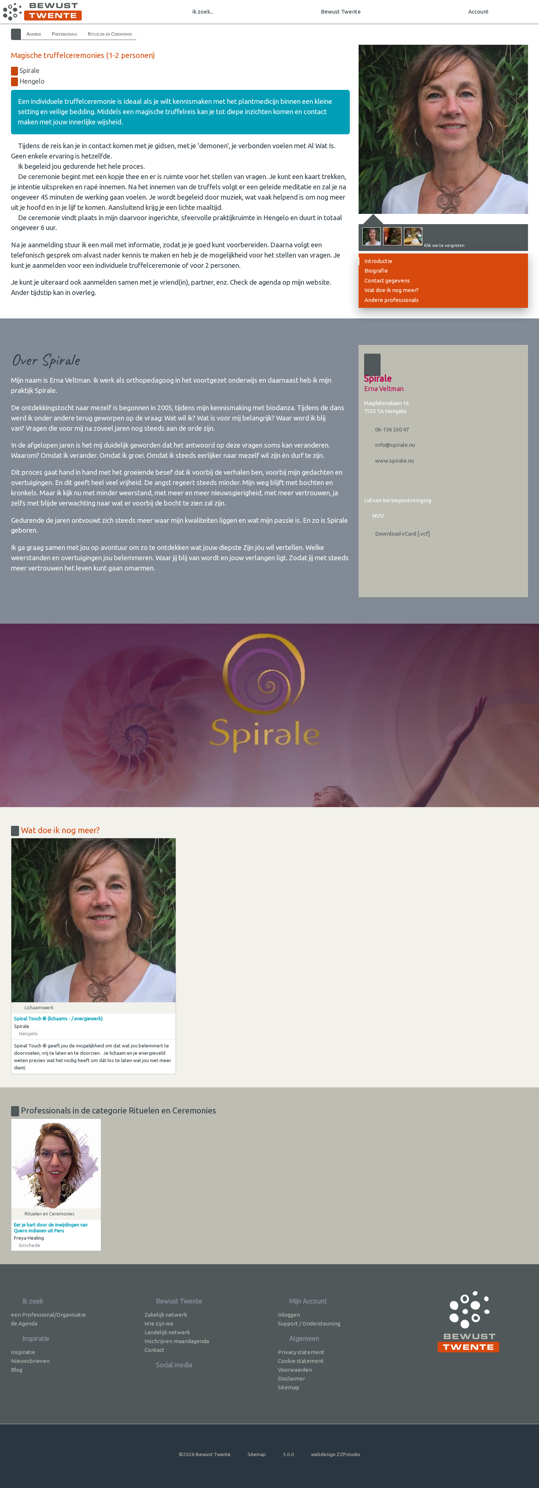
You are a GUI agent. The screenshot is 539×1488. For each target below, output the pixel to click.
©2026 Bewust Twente (205, 1454)
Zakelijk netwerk (165, 1315)
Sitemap (288, 1387)
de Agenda (24, 1323)
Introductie (378, 261)
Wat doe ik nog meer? (391, 290)
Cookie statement (301, 1361)
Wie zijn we (158, 1323)
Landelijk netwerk (167, 1332)
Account (478, 11)
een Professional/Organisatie (48, 1315)
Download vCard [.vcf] (402, 533)
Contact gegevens (387, 280)
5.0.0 (288, 1454)
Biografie (376, 270)
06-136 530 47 (391, 429)
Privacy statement (301, 1352)
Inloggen (289, 1315)
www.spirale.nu (394, 460)
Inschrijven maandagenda (176, 1341)
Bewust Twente (341, 11)
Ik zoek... (202, 11)
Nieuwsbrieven (30, 1361)
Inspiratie (23, 1352)
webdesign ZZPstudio (335, 1454)
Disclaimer (291, 1378)
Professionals (64, 34)
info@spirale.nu (394, 445)
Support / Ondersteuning (309, 1323)
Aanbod (33, 34)
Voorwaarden (295, 1370)
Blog (16, 1370)
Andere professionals (391, 300)
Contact (154, 1350)
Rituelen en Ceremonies (110, 34)
